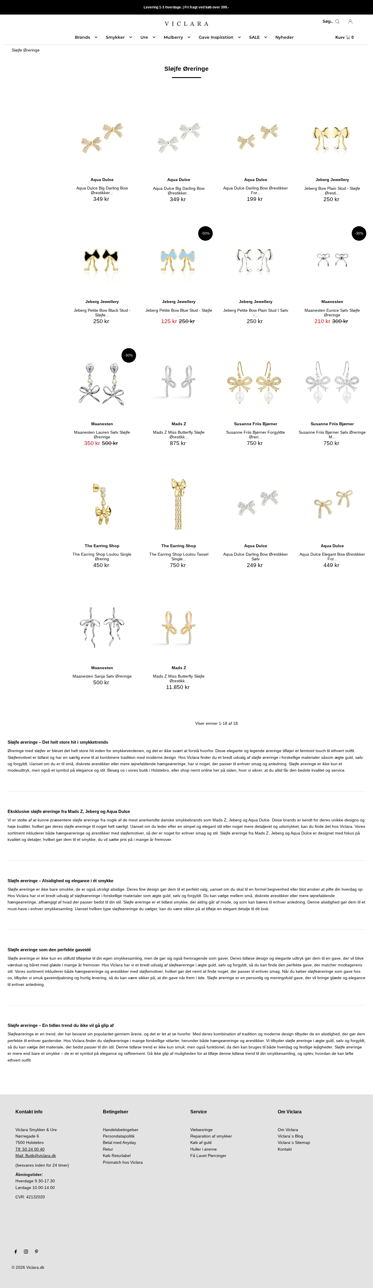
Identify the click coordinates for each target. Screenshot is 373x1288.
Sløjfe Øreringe (26, 50)
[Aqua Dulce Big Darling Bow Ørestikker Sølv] (179, 138)
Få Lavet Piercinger (208, 1155)
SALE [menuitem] (254, 37)
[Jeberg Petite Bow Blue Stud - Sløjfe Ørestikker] (179, 260)
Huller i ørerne (203, 1149)
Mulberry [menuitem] (173, 37)
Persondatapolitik (119, 1136)
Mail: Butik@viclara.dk (35, 1155)
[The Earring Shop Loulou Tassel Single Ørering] (179, 504)
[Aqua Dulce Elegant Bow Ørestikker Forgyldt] (332, 504)
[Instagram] (26, 1252)
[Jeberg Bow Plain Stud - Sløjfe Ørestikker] (332, 138)
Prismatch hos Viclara (123, 1162)
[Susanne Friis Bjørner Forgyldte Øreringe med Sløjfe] (255, 382)
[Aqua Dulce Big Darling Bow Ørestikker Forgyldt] (102, 138)
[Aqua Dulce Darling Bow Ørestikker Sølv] (255, 504)
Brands (82, 37)
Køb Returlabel (117, 1155)
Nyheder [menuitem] (284, 37)
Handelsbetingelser (120, 1129)
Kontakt (285, 1149)
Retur (108, 1149)
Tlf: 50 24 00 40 (30, 1149)
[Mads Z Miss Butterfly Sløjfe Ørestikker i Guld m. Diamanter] (179, 626)
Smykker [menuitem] (115, 37)
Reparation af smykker (211, 1136)
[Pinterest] (36, 1252)
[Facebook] (16, 1252)
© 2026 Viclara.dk (28, 1267)
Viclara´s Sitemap (294, 1142)
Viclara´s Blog (290, 1136)
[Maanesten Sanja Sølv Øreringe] (102, 626)
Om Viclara (288, 1129)
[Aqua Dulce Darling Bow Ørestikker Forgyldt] (255, 138)
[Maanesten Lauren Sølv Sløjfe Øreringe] (102, 382)
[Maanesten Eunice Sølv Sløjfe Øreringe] (332, 260)
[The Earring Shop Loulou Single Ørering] (102, 504)
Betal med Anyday (119, 1142)
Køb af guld (201, 1142)
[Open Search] (337, 21)
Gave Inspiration (216, 37)
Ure (144, 37)
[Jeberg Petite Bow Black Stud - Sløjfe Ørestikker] (102, 260)
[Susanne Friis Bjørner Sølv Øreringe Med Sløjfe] (332, 382)
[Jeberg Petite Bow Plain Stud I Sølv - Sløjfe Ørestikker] (255, 260)
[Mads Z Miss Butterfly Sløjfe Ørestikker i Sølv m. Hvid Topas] (179, 382)
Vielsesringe (201, 1129)
